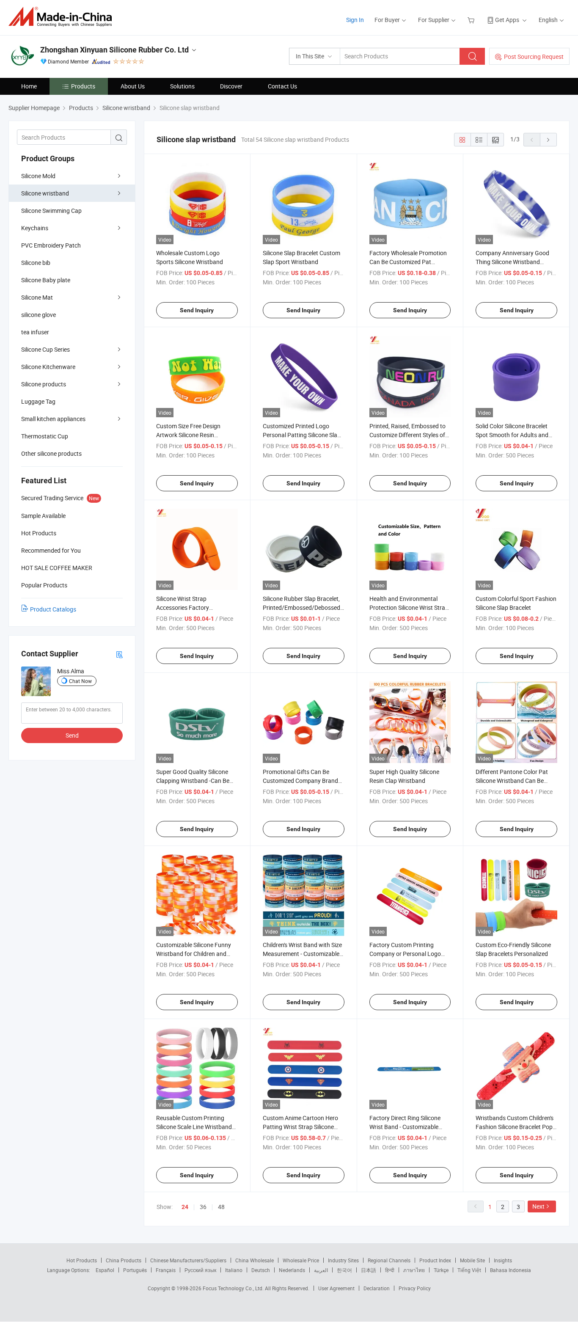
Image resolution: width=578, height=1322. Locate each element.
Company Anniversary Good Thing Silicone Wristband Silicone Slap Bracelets (512, 262)
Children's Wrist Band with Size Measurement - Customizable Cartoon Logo (302, 954)
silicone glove (38, 315)
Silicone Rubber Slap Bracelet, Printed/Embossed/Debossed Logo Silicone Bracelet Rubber (302, 607)
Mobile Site (472, 1260)
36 (203, 1207)
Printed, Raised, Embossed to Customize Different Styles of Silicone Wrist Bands (407, 435)
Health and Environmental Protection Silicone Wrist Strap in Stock (409, 607)
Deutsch (260, 1270)
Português (135, 1270)
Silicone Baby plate (45, 280)
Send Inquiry (197, 310)
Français (166, 1270)
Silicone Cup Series (45, 349)
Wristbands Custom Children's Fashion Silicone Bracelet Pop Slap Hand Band (514, 1127)
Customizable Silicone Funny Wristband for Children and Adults (193, 954)
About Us (133, 86)
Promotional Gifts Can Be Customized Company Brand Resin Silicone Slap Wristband (301, 780)
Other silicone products (51, 453)
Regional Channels (389, 1260)
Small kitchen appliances (53, 419)
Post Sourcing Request (534, 56)
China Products (123, 1260)
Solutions (182, 86)
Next (538, 1206)
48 (221, 1207)
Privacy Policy (415, 1288)
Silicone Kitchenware (48, 367)
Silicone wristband (45, 193)
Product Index (435, 1260)
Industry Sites (343, 1260)
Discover (231, 86)
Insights (503, 1260)
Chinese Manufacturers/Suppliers (188, 1260)
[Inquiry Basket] (472, 20)
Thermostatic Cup (44, 436)
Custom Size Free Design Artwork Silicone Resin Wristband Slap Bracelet (188, 435)
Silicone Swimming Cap (51, 211)
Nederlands (292, 1270)
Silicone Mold (38, 176)
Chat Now (80, 681)
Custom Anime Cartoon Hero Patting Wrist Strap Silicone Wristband (300, 1127)
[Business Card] (119, 654)
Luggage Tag (38, 401)
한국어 (344, 1270)
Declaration (376, 1288)
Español (105, 1270)
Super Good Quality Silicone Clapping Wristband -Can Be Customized (192, 780)
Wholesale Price (301, 1260)
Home (29, 86)
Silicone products (43, 384)
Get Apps (507, 20)
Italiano (233, 1270)
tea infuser (35, 332)
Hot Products (81, 1260)
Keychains (34, 228)
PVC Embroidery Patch (51, 245)
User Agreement (336, 1288)
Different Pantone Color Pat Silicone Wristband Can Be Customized (512, 780)
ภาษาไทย (414, 1270)
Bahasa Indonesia (510, 1270)
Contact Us (282, 86)
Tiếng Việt (469, 1270)
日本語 (368, 1270)
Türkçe (441, 1270)
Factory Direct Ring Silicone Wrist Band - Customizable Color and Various (404, 1127)
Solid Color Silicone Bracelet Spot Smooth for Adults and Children (512, 435)
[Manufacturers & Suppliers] (62, 17)
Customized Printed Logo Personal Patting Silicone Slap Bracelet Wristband (302, 435)
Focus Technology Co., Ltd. (234, 1288)
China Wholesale (254, 1260)
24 (185, 1207)
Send (72, 735)
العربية (321, 1270)
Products (83, 86)
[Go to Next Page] (548, 139)
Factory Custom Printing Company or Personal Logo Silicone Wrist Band (405, 954)
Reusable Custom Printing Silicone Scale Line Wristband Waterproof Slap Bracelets (194, 1127)
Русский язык (200, 1270)
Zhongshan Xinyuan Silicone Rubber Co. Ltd (114, 49)
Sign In (355, 20)
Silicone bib (35, 263)
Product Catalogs (53, 609)
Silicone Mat (37, 297)
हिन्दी (389, 1270)
